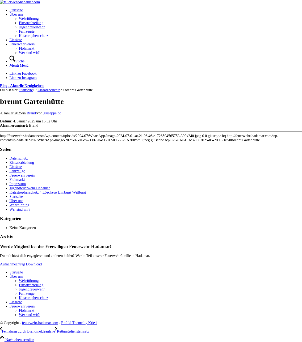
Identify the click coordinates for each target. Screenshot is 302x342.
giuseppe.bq (52, 113)
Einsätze (15, 167)
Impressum (17, 184)
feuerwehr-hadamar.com (40, 323)
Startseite (16, 197)
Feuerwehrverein (22, 175)
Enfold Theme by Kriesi (79, 323)
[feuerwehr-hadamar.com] (20, 2)
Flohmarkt (17, 179)
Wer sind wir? (19, 209)
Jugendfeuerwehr (32, 289)
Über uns (16, 201)
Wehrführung (19, 205)
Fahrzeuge (17, 171)
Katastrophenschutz (33, 298)
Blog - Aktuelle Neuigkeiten (22, 86)
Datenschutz (18, 158)
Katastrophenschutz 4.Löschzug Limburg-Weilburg (47, 192)
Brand (31, 113)
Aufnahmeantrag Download (21, 264)
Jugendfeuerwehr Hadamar (29, 188)
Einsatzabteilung (21, 162)
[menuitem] (155, 10)
